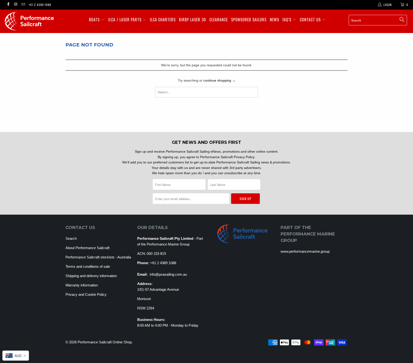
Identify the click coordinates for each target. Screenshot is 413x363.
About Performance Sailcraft (87, 248)
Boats (95, 19)
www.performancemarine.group (305, 251)
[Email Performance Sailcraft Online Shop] (23, 4)
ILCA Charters (163, 19)
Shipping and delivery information (91, 276)
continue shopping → (219, 80)
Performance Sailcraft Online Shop (105, 342)
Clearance (218, 19)
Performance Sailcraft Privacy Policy (227, 157)
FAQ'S (288, 19)
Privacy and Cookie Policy (86, 294)
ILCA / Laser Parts (125, 19)
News (274, 19)
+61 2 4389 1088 (40, 5)
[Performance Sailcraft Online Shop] (35, 21)
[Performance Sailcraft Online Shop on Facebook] (8, 4)
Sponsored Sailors (248, 19)
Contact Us (311, 19)
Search (71, 238)
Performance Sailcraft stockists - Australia (98, 257)
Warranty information (81, 285)
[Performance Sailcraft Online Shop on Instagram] (15, 4)
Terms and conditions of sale (87, 266)
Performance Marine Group (168, 244)
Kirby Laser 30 (192, 19)
